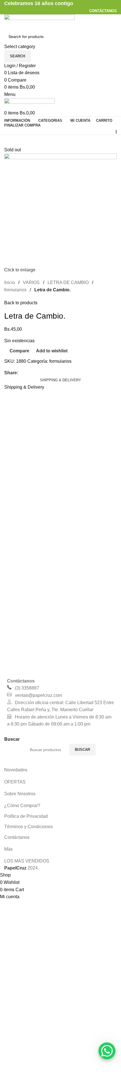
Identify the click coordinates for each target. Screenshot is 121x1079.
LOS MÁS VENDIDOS (26, 861)
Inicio (9, 282)
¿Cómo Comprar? (22, 805)
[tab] (60, 380)
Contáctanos (17, 837)
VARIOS (31, 282)
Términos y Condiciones (28, 826)
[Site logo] (39, 21)
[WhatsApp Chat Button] (106, 1050)
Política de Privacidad (26, 816)
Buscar (82, 749)
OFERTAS (15, 782)
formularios (15, 289)
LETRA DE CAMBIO (68, 282)
